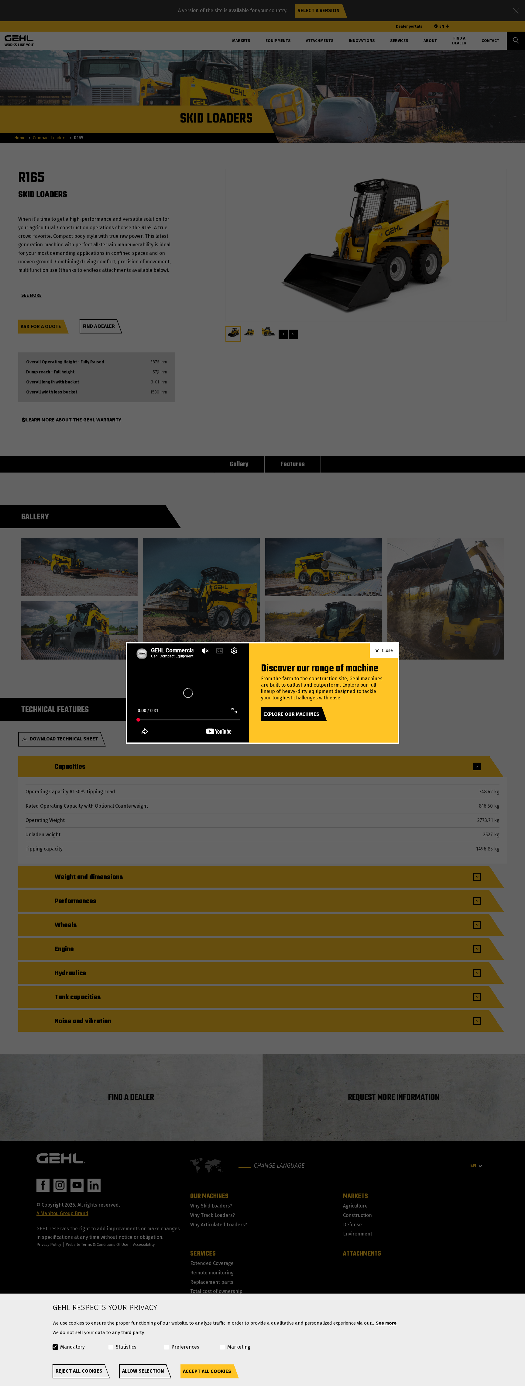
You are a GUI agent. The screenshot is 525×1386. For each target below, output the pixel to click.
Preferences (185, 1347)
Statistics (126, 1347)
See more (386, 1323)
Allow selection (143, 1371)
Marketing (238, 1347)
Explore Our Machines (291, 714)
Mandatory (72, 1347)
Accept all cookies (207, 1371)
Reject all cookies (79, 1371)
